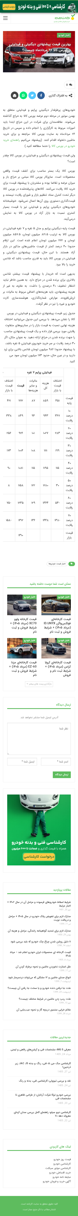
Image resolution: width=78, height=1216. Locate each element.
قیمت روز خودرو (62, 1159)
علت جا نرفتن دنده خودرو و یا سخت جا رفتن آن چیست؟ (39, 988)
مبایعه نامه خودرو (62, 1177)
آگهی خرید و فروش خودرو (57, 1181)
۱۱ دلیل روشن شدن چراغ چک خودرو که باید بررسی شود (41, 942)
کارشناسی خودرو (62, 1164)
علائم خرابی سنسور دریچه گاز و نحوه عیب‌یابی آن (43, 1010)
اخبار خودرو (64, 35)
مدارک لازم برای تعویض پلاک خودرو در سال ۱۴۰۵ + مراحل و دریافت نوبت (39, 918)
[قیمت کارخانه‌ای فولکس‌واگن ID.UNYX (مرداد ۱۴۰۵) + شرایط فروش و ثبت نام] (56, 605)
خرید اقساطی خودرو (60, 1173)
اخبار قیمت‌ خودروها (57, 563)
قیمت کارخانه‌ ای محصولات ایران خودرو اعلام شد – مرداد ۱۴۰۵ (40, 954)
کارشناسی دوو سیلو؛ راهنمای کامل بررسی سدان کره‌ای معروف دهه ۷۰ (42, 1114)
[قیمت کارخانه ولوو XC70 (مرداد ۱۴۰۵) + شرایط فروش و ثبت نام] (22, 605)
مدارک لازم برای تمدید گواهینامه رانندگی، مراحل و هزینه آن (39, 931)
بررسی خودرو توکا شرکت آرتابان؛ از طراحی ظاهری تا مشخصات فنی (43, 1097)
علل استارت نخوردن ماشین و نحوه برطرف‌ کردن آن (43, 967)
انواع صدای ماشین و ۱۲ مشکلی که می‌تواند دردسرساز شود (39, 977)
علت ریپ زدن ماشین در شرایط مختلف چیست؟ (45, 999)
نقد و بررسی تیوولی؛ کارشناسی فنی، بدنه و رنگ (45, 1081)
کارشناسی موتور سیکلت (58, 1168)
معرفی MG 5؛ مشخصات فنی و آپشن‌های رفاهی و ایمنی (41, 1049)
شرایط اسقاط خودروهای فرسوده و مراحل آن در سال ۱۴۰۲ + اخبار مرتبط (39, 904)
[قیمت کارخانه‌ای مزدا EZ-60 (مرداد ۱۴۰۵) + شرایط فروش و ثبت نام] (22, 648)
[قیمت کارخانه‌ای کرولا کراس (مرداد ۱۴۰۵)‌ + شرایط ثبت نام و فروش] (56, 648)
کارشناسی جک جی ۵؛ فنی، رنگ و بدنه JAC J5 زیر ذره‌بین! (43, 1065)
